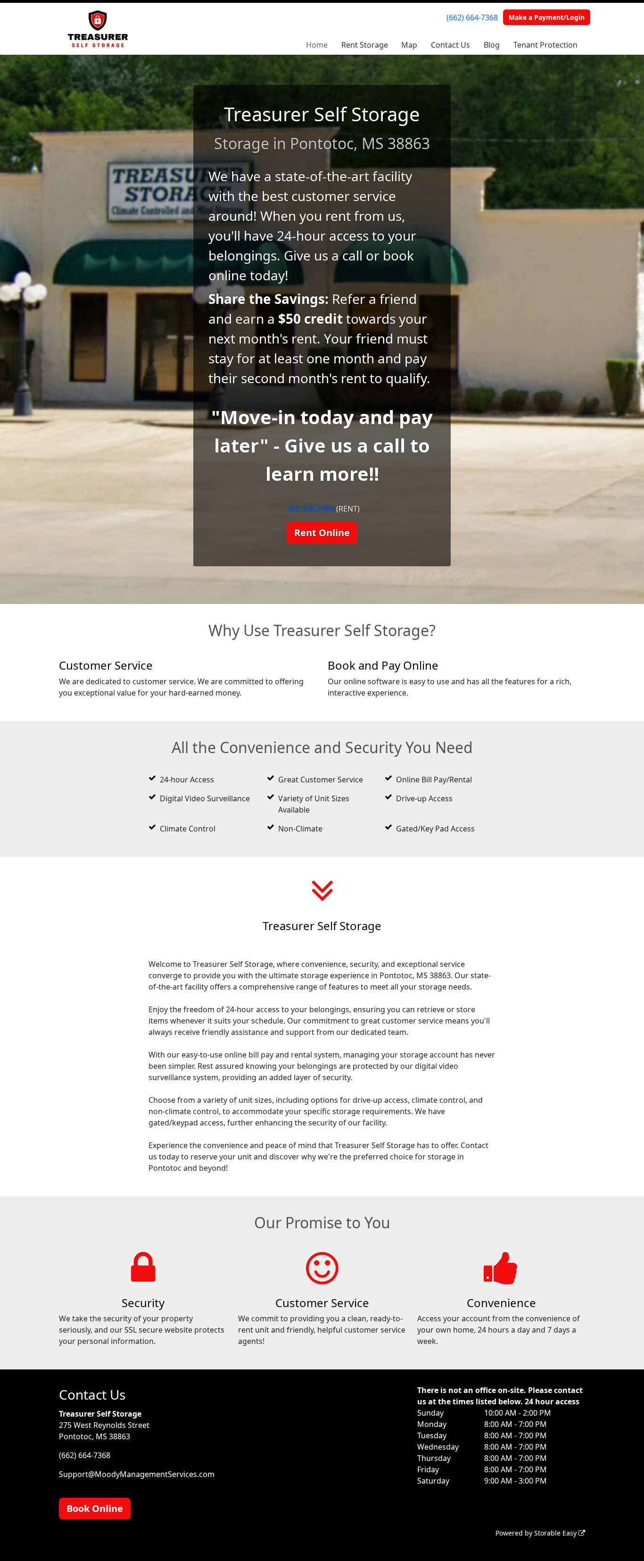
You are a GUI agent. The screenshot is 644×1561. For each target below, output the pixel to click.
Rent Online (322, 532)
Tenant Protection (545, 45)
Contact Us (450, 45)
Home (317, 45)
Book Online (94, 1508)
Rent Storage (364, 45)
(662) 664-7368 (472, 17)
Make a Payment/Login (547, 17)
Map (409, 45)
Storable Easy (556, 1532)
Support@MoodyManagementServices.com (137, 1474)
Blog (492, 45)
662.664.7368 (311, 509)
